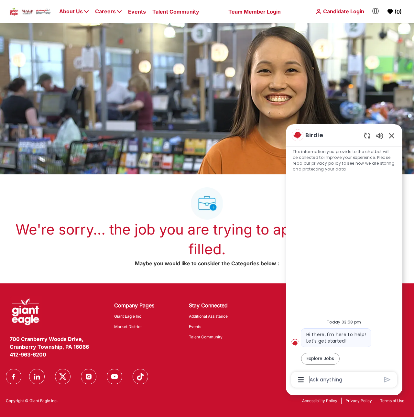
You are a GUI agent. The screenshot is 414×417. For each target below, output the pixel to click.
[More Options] (301, 380)
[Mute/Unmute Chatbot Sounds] (380, 135)
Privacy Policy (358, 400)
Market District (128, 326)
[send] (387, 380)
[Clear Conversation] (367, 135)
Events (137, 12)
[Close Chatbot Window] (391, 135)
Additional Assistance (208, 316)
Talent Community (175, 12)
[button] (339, 11)
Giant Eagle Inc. (128, 316)
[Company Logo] (30, 11)
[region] (344, 257)
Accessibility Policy (319, 400)
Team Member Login (254, 12)
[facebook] (13, 376)
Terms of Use (392, 400)
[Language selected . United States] (375, 11)
